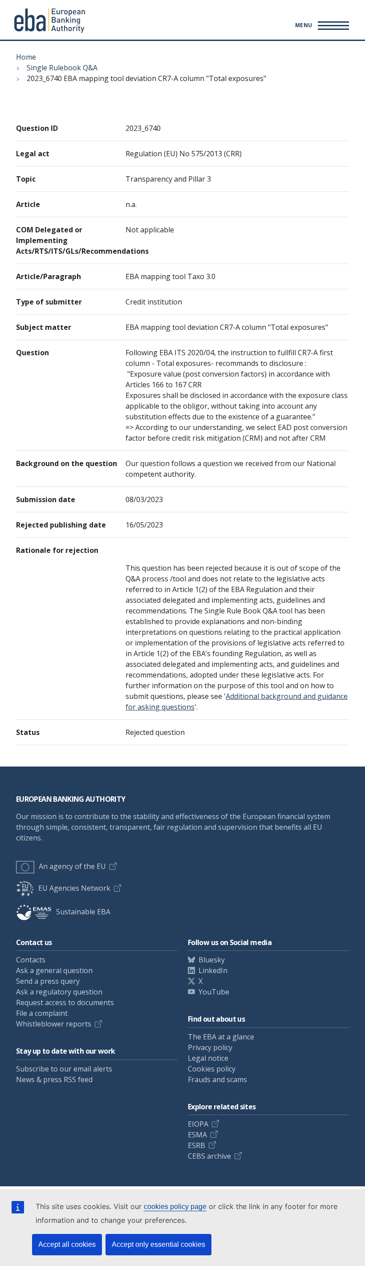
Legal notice (208, 1058)
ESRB (196, 1145)
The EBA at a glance (221, 1037)
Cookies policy (211, 1069)
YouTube (214, 992)
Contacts (30, 960)
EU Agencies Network (74, 888)
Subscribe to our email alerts (64, 1069)
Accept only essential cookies (158, 1244)
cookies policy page (175, 1206)
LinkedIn (213, 970)
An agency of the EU (72, 866)
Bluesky (212, 960)
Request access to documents (65, 1002)
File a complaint (42, 1013)
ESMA (197, 1135)
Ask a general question (54, 970)
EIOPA (198, 1124)
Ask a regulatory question (59, 992)
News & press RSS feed (54, 1079)
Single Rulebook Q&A (62, 68)
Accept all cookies (67, 1244)
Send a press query (48, 981)
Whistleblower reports (53, 1024)
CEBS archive (209, 1156)
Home (26, 57)
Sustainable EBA (83, 912)
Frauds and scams (217, 1079)
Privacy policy (210, 1047)
